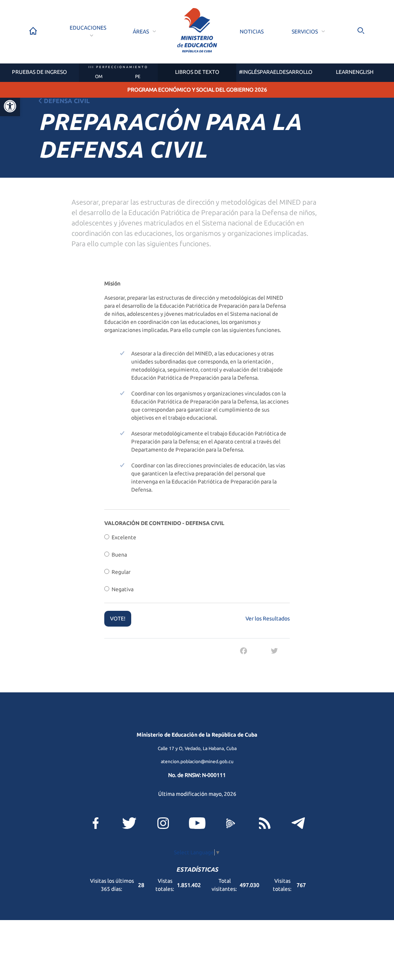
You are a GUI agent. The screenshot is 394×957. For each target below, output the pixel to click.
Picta (230, 823)
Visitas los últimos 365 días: (112, 885)
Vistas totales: (165, 885)
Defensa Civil (67, 100)
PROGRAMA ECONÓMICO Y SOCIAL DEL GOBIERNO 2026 (197, 90)
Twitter (129, 823)
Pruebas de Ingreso (39, 72)
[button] (10, 106)
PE (137, 76)
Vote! (117, 618)
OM (98, 76)
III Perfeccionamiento (118, 67)
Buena (118, 555)
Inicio (33, 30)
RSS (264, 823)
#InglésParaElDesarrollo (275, 72)
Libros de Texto (197, 72)
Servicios (305, 31)
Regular (119, 572)
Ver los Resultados (267, 618)
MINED (197, 30)
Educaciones (88, 28)
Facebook (95, 823)
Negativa (121, 589)
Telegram (298, 823)
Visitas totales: (282, 885)
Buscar (361, 30)
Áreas (141, 31)
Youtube (197, 823)
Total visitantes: (225, 885)
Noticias (252, 31)
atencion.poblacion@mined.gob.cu (197, 761)
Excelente (122, 537)
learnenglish (355, 72)
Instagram (163, 823)
